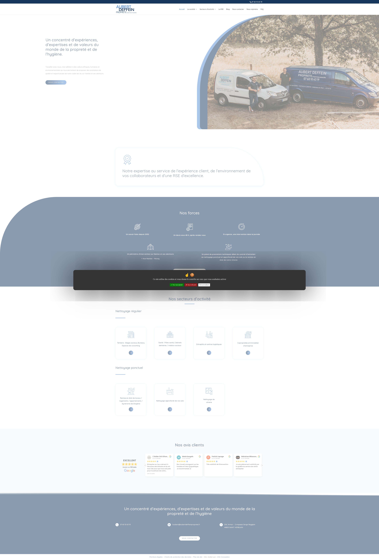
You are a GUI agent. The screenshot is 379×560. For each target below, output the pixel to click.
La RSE (221, 9)
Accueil (182, 9)
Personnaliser (204, 285)
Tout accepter (177, 285)
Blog (228, 9)
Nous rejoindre (252, 9)
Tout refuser (191, 285)
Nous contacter (238, 9)
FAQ (262, 9)
